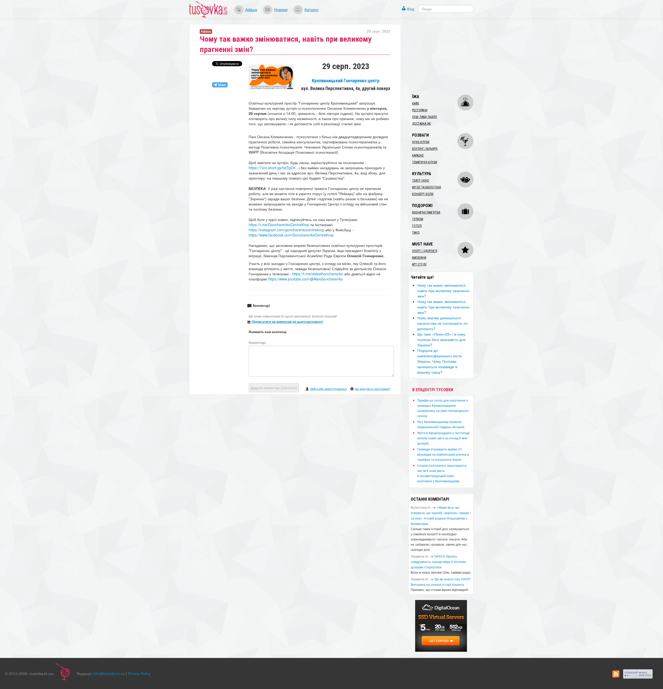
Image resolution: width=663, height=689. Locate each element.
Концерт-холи (422, 194)
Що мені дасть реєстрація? (372, 389)
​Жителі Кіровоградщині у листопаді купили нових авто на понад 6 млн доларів (443, 438)
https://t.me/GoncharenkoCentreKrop (279, 224)
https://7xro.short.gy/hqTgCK (272, 167)
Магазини (419, 258)
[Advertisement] (447, 56)
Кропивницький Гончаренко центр (345, 80)
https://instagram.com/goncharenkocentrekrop (286, 229)
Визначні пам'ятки (426, 212)
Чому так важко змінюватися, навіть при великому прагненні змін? (443, 307)
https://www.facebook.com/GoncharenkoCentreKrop (291, 235)
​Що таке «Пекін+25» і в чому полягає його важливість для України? (441, 339)
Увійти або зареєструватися (328, 389)
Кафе (415, 103)
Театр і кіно (420, 180)
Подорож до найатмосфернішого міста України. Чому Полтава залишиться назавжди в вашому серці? (439, 361)
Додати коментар (273, 387)
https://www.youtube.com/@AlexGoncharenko (305, 278)
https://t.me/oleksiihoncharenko (317, 273)
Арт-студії (419, 264)
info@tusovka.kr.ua (109, 673)
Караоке (418, 155)
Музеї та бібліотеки (426, 187)
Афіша (251, 9)
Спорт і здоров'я (424, 251)
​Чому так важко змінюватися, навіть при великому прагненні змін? (443, 291)
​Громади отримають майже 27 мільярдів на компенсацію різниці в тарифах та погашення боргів (443, 454)
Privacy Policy (139, 673)
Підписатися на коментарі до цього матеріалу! (287, 321)
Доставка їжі (421, 123)
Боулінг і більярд (424, 149)
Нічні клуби (420, 142)
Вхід (410, 8)
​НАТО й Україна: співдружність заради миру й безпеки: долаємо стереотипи (438, 561)
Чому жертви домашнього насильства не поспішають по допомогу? (442, 323)
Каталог (312, 9)
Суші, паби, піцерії (424, 117)
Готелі (417, 226)
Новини (280, 9)
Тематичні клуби (424, 162)
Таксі (416, 232)
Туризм (417, 219)
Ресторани (419, 110)
